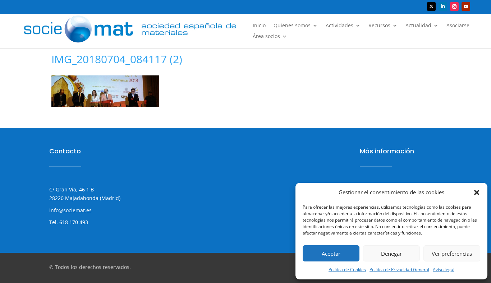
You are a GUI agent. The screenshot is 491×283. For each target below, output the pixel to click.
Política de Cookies (347, 269)
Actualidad (418, 26)
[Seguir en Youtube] (466, 6)
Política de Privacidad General (399, 269)
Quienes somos (292, 26)
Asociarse (457, 26)
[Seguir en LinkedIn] (443, 6)
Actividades (339, 26)
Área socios (266, 37)
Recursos (379, 26)
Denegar (391, 253)
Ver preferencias (452, 253)
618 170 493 (73, 222)
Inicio (259, 26)
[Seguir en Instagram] (454, 6)
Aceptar (331, 253)
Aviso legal (443, 269)
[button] (476, 192)
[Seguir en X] (431, 6)
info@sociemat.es (70, 210)
